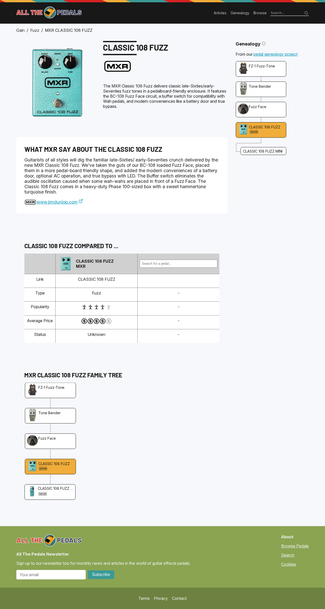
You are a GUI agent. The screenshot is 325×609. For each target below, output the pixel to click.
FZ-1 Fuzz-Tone (262, 66)
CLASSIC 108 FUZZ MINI (263, 151)
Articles (220, 13)
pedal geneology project (275, 54)
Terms (144, 598)
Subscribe (101, 574)
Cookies (288, 564)
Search (287, 555)
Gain (20, 30)
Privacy (161, 598)
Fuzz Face (257, 107)
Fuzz (34, 30)
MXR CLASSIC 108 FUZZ (68, 30)
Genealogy (240, 13)
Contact (179, 598)
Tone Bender (260, 86)
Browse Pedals (295, 545)
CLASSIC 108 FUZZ (264, 127)
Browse (260, 13)
